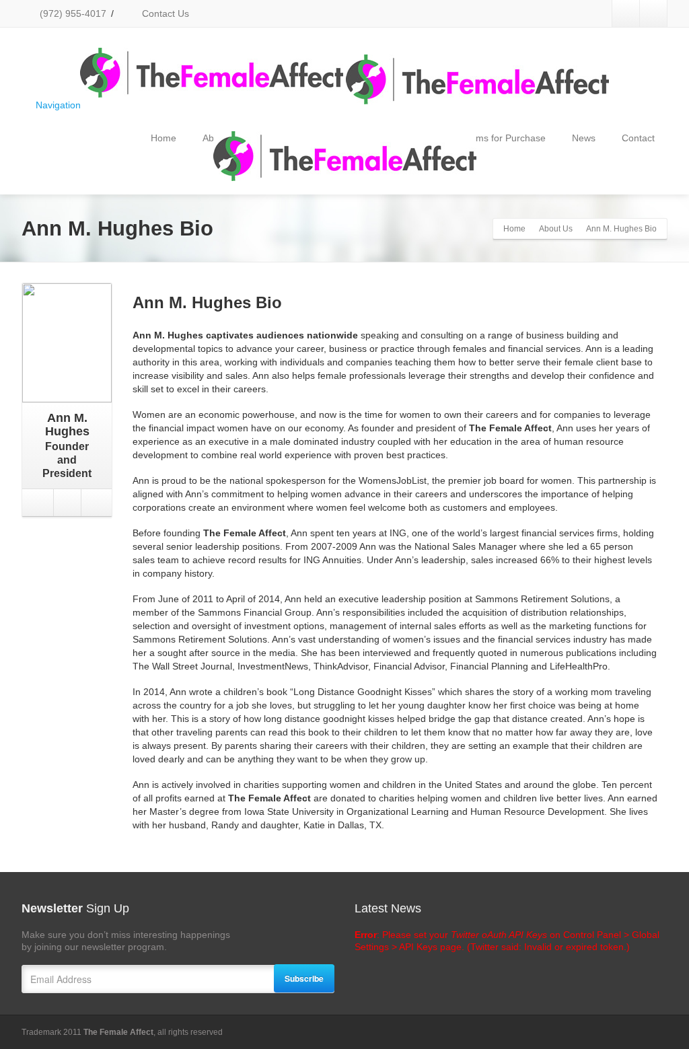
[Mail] (94, 502)
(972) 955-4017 (71, 13)
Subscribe (304, 978)
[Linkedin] (653, 13)
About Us (556, 228)
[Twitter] (625, 13)
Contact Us (164, 13)
